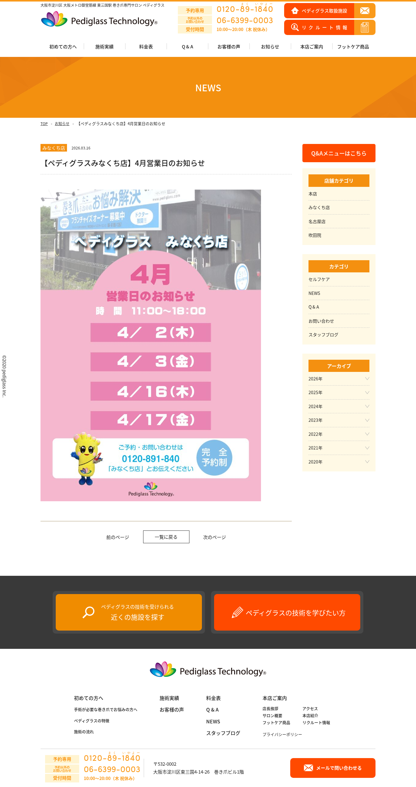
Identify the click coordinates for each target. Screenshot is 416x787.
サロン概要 (272, 715)
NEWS (314, 293)
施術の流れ (84, 731)
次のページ (214, 537)
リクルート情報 (316, 722)
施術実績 (169, 697)
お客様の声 (228, 46)
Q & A (187, 46)
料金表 (146, 46)
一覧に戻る (166, 536)
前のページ (117, 537)
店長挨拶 (270, 708)
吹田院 (314, 235)
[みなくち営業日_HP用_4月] (151, 501)
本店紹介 (310, 715)
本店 (312, 194)
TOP (44, 123)
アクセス (310, 708)
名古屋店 (317, 221)
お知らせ (62, 123)
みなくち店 (319, 207)
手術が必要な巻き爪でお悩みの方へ (105, 709)
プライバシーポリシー (282, 734)
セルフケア (319, 279)
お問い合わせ (321, 321)
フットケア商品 (353, 46)
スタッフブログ (323, 334)
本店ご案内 (275, 697)
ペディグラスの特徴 (91, 720)
